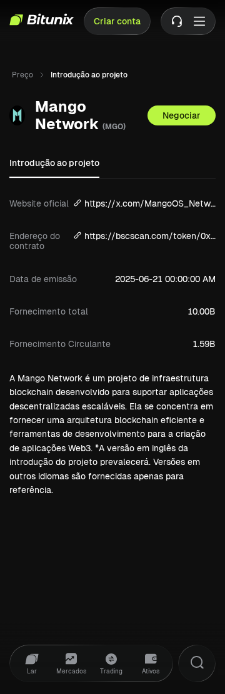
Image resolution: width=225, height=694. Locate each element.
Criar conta (117, 21)
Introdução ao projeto (54, 163)
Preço (22, 75)
